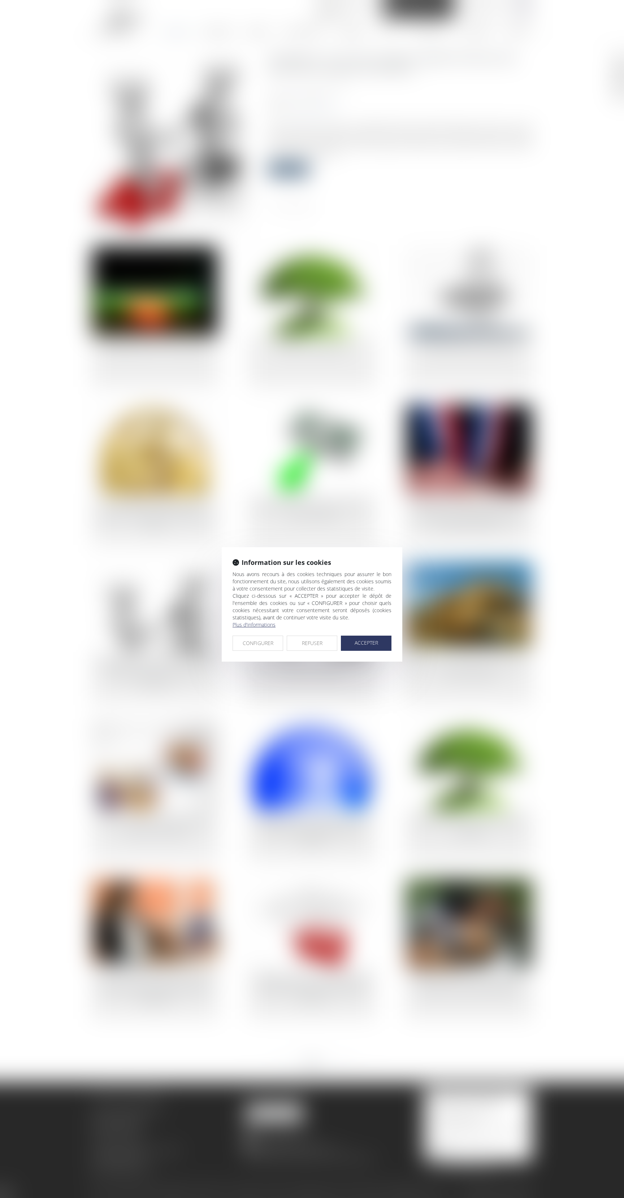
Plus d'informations (254, 624)
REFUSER (312, 643)
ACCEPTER (366, 642)
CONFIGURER (258, 643)
